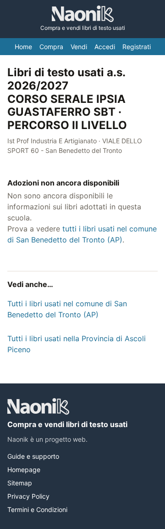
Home (23, 47)
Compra (51, 47)
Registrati (136, 47)
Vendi (79, 47)
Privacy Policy (28, 496)
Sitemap (19, 483)
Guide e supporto (33, 456)
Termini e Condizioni (37, 509)
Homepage (23, 469)
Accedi (104, 47)
